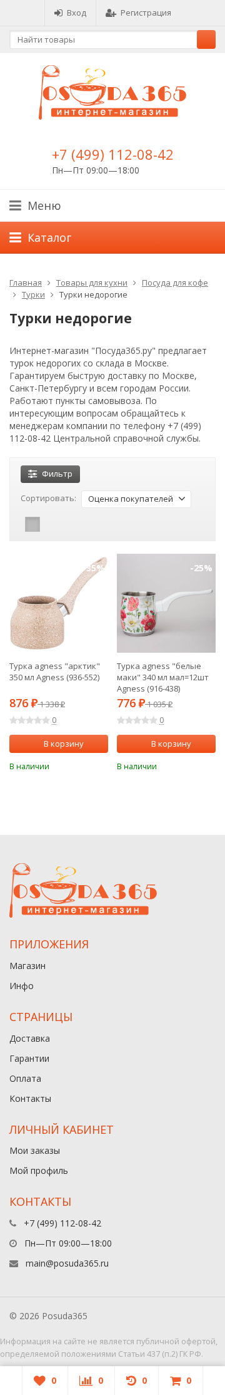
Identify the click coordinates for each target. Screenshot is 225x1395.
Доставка (29, 1038)
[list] (51, 524)
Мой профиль (38, 1170)
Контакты (30, 1098)
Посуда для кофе (175, 282)
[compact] (71, 524)
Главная (25, 282)
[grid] (32, 524)
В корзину (64, 743)
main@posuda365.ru (67, 1263)
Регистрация (146, 12)
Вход (76, 12)
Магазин (27, 966)
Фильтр (57, 473)
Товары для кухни (92, 282)
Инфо (21, 986)
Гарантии (29, 1058)
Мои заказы (34, 1150)
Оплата (25, 1078)
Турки (33, 294)
